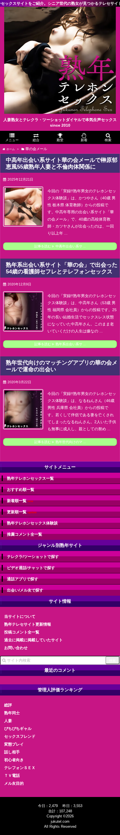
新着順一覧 (20, 501)
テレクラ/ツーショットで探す (33, 557)
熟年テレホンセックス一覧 (30, 478)
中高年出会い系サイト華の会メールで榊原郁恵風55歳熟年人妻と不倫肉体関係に (61, 163)
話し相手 (12, 752)
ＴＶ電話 (12, 775)
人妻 (8, 720)
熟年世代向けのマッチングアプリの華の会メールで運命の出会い (61, 365)
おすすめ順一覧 (20, 489)
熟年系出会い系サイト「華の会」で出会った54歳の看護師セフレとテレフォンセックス (61, 268)
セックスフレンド (19, 736)
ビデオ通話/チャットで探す (31, 568)
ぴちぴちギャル (18, 728)
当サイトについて (19, 616)
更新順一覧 (22, 512)
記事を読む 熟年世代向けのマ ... (60, 442)
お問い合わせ (16, 647)
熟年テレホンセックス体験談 (32, 523)
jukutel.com (60, 821)
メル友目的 (14, 783)
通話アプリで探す (22, 579)
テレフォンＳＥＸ (19, 767)
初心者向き (14, 760)
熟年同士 (12, 713)
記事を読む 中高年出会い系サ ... (60, 246)
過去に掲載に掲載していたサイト (33, 640)
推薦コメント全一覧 (24, 534)
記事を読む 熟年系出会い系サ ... (60, 344)
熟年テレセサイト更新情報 (27, 624)
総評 (8, 705)
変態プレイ (14, 744)
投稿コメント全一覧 (21, 632)
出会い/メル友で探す (25, 590)
